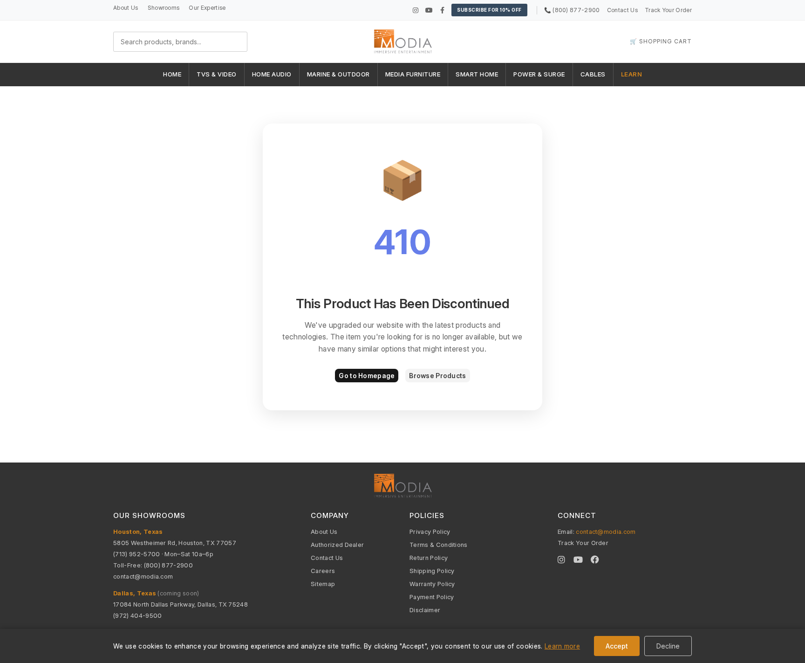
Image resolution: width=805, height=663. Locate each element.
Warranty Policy (432, 583)
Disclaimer (424, 610)
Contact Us (622, 10)
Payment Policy (431, 597)
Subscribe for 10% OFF (489, 10)
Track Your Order (668, 10)
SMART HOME (477, 74)
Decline (668, 646)
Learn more (562, 646)
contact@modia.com (143, 576)
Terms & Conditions (438, 544)
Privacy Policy (429, 531)
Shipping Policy (432, 570)
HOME (172, 74)
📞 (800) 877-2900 (572, 10)
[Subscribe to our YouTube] (429, 10)
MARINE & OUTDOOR (338, 74)
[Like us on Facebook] (442, 10)
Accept (617, 646)
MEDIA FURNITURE (413, 74)
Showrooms (164, 7)
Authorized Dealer (337, 544)
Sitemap (323, 583)
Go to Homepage (367, 376)
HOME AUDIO (272, 74)
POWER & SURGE (539, 74)
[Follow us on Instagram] (415, 10)
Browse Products (437, 376)
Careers (323, 570)
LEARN (631, 74)
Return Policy (428, 557)
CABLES (593, 74)
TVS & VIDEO (217, 74)
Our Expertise (207, 7)
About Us (125, 7)
